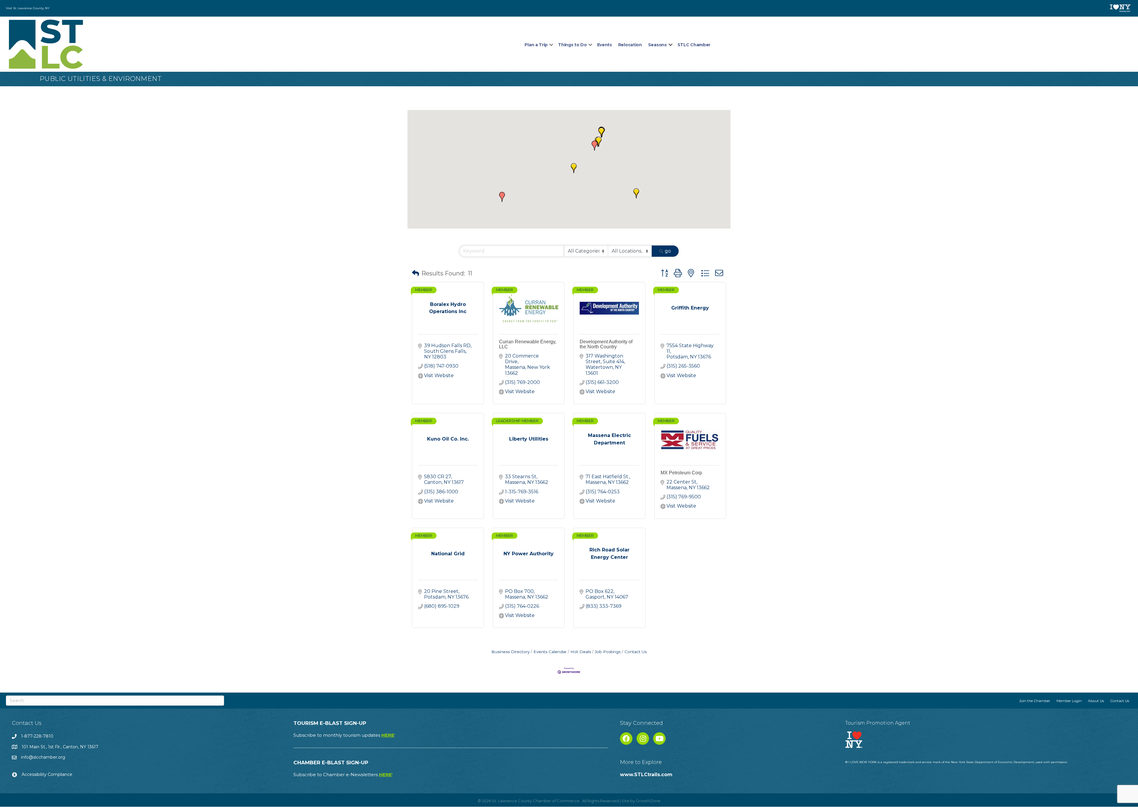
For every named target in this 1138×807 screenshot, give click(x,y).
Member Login (1069, 700)
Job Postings (608, 651)
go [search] (668, 251)
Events (604, 44)
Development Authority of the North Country (606, 344)
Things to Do (572, 44)
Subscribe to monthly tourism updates (344, 735)
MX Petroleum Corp (681, 472)
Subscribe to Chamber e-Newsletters (343, 774)
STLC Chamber (693, 44)
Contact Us (635, 651)
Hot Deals (580, 651)
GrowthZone (648, 800)
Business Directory (510, 651)
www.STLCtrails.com (646, 774)
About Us (1096, 700)
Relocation (630, 44)
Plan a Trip (536, 44)
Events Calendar (550, 651)
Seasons (657, 44)
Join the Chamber (1034, 700)
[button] (574, 168)
